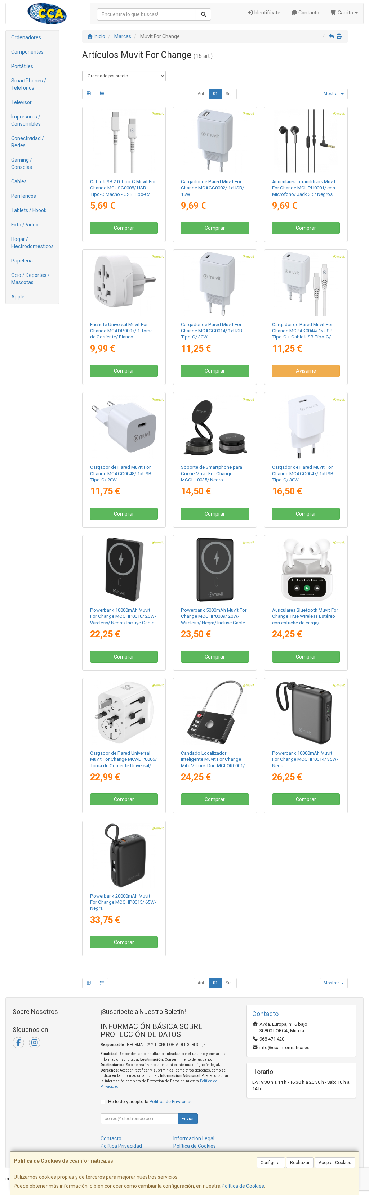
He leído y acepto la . (151, 1101)
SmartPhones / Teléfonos (28, 84)
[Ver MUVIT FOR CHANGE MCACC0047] (305, 427)
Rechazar (300, 1162)
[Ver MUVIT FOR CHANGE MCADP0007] (124, 284)
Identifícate (266, 12)
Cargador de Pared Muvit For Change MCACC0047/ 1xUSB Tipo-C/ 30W (302, 473)
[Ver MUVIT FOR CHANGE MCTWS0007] (305, 570)
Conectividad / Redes (27, 141)
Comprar (124, 228)
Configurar (271, 1162)
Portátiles (22, 66)
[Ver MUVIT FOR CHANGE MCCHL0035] (214, 427)
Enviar (188, 1118)
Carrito (345, 12)
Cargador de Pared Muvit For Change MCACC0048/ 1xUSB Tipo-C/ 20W (120, 473)
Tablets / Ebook (28, 210)
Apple (18, 297)
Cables (19, 181)
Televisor (21, 102)
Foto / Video (25, 225)
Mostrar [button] (332, 93)
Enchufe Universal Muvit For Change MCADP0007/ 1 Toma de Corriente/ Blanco (121, 331)
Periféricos (23, 196)
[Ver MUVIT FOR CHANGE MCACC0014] (214, 284)
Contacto (308, 12)
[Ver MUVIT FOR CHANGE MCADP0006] (124, 712)
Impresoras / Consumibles (26, 120)
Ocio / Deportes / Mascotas (30, 278)
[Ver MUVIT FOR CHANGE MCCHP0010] (124, 570)
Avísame (306, 371)
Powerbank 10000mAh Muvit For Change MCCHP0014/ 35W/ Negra (305, 759)
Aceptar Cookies (335, 1162)
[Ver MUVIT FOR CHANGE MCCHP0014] (305, 712)
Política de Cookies (243, 1186)
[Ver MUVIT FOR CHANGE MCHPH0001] (305, 141)
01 (215, 93)
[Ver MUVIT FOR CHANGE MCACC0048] (124, 427)
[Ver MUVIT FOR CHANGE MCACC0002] (214, 141)
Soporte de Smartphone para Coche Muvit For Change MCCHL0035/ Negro (211, 473)
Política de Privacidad (171, 1101)
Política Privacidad (121, 1146)
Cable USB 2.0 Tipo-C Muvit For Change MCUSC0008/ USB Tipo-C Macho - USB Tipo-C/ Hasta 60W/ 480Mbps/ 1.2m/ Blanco (123, 194)
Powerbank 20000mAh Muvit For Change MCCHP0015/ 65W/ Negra (123, 902)
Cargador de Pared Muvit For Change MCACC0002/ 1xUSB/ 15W (212, 188)
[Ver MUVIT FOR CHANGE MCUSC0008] (124, 141)
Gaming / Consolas (21, 163)
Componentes (27, 52)
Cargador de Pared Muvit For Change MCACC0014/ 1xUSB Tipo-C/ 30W (211, 331)
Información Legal (193, 1138)
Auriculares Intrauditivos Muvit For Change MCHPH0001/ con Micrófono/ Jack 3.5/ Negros (303, 188)
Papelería (22, 261)
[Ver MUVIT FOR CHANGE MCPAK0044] (305, 284)
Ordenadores (26, 37)
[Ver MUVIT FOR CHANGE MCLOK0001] (214, 712)
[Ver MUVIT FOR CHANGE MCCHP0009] (214, 570)
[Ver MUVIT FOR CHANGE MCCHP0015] (124, 855)
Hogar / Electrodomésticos (32, 242)
